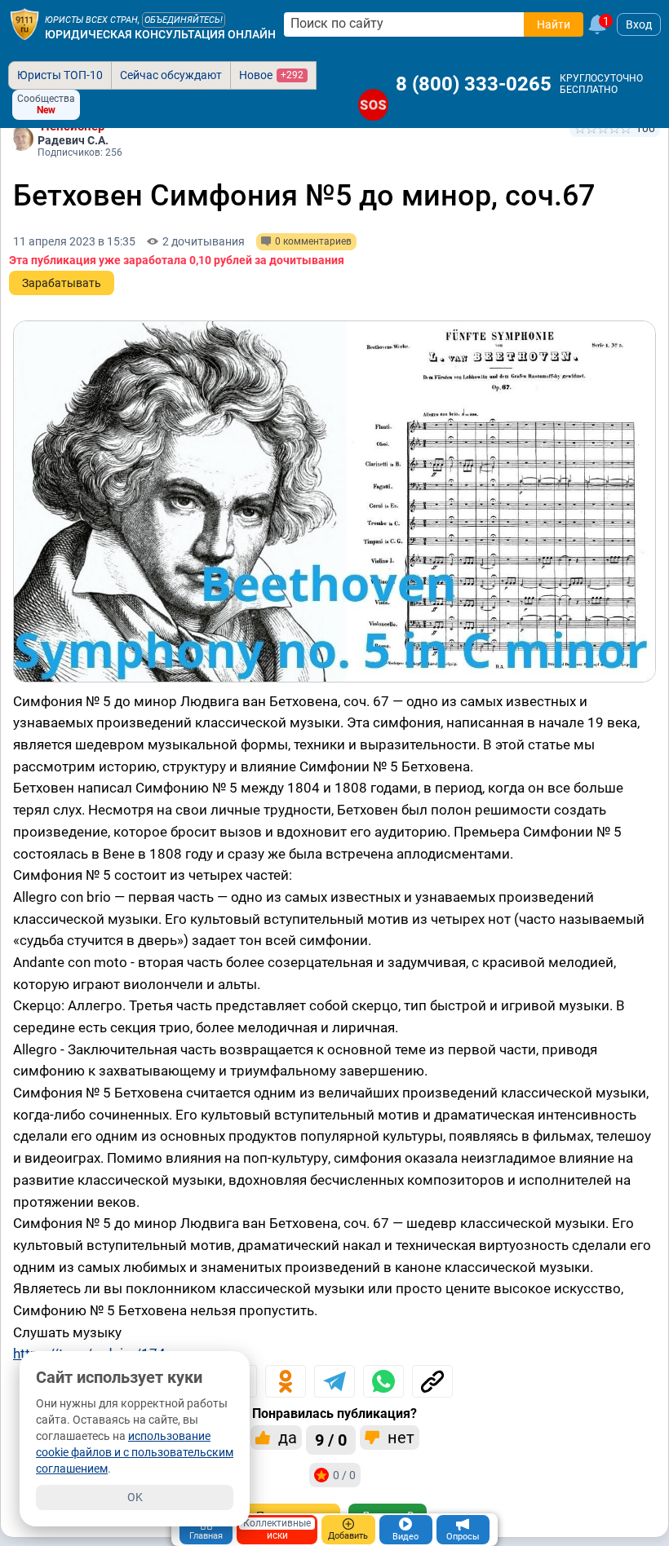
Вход (639, 24)
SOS (373, 104)
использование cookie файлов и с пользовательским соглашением (134, 1452)
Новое (271, 75)
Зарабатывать (61, 282)
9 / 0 (331, 1440)
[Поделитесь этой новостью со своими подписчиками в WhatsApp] (383, 1381)
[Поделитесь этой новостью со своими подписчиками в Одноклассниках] (285, 1381)
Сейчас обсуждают (171, 75)
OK (135, 1497)
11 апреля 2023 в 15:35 (74, 241)
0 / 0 (344, 1475)
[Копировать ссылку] (432, 1381)
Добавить (348, 1536)
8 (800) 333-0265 (474, 84)
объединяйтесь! (183, 20)
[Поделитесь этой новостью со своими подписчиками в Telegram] (334, 1381)
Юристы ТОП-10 (60, 75)
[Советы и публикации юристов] (24, 24)
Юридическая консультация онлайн (160, 34)
